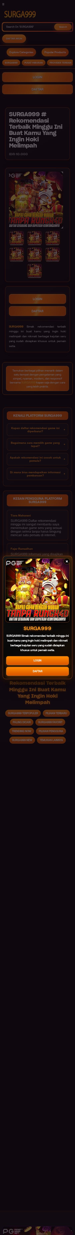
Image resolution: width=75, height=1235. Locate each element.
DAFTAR (37, 671)
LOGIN (37, 660)
